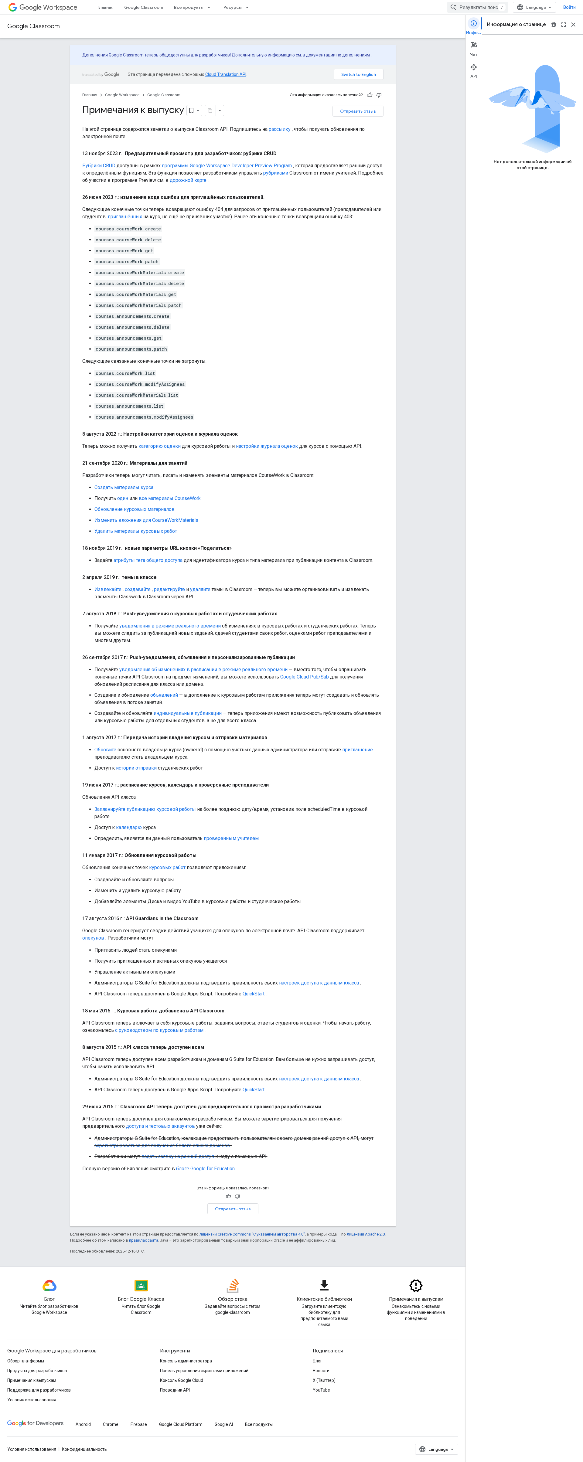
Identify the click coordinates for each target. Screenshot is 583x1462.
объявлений (164, 695)
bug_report (553, 24)
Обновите (105, 750)
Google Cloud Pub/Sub (304, 677)
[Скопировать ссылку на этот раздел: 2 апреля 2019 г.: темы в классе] (163, 577)
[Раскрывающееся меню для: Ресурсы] (249, 7)
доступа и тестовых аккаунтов (160, 1126)
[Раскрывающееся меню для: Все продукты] (210, 7)
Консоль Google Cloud (181, 1380)
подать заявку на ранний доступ (177, 1156)
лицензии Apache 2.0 (366, 1234)
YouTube (321, 1390)
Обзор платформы (25, 1360)
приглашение (357, 750)
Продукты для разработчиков (37, 1370)
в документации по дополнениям (336, 55)
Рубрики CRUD (98, 165)
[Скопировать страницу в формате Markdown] (210, 110)
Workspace (60, 7)
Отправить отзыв (358, 111)
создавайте (138, 589)
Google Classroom (143, 7)
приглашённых (125, 216)
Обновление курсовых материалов (134, 509)
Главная (105, 7)
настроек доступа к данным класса (319, 983)
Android (83, 1424)
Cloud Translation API (225, 74)
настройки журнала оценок (267, 446)
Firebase (139, 1424)
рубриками (275, 173)
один (122, 498)
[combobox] (477, 7)
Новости (321, 1370)
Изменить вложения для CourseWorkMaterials (146, 520)
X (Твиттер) (324, 1380)
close (573, 24)
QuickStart (253, 994)
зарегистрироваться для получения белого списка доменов (162, 1145)
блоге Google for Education (205, 1168)
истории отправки (136, 768)
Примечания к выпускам (31, 1380)
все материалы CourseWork (170, 498)
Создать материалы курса (123, 487)
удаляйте (200, 589)
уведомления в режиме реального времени (170, 626)
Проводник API (175, 1390)
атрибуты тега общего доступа (148, 560)
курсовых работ (167, 867)
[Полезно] (369, 95)
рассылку (280, 129)
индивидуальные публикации (188, 713)
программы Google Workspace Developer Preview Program (227, 165)
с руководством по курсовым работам (159, 1030)
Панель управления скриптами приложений (204, 1370)
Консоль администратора (186, 1360)
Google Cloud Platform (181, 1424)
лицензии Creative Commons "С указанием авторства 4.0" (252, 1234)
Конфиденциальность (84, 1449)
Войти (569, 7)
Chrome (110, 1424)
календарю (129, 827)
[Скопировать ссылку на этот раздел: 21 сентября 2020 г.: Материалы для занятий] (193, 463)
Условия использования (31, 1399)
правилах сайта (143, 1240)
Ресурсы (232, 7)
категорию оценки (159, 446)
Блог (317, 1360)
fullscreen (563, 24)
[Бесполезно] (379, 95)
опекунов (93, 938)
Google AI (224, 1424)
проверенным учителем (231, 838)
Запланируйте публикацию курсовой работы (145, 809)
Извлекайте (107, 589)
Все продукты (188, 7)
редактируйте (169, 589)
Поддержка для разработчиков (39, 1390)
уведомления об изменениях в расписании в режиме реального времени (203, 669)
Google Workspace (122, 95)
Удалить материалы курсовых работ (135, 531)
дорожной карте (188, 180)
